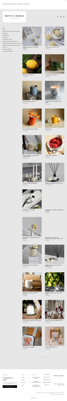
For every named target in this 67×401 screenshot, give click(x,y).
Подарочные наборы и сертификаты (10, 41)
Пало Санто (5, 47)
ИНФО (23, 380)
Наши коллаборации (7, 49)
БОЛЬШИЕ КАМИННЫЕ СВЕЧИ (36, 382)
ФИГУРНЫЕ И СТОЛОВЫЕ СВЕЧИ (36, 386)
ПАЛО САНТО (47, 377)
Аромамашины (6, 35)
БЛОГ (23, 385)
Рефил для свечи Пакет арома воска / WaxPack (12, 43)
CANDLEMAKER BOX (46, 382)
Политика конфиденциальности (57, 394)
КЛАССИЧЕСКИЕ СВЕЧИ (36, 378)
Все (3, 27)
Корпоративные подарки (8, 51)
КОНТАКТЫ (23, 382)
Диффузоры (5, 33)
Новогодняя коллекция (7, 39)
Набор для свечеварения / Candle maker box (12, 45)
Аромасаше (5, 37)
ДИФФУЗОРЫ (47, 379)
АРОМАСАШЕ (47, 374)
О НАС (23, 377)
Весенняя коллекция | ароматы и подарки (11, 31)
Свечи (4, 29)
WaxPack (47, 385)
